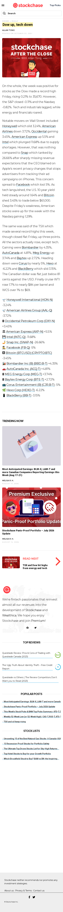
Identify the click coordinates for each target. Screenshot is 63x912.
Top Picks (55, 5)
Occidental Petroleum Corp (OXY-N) (30, 321)
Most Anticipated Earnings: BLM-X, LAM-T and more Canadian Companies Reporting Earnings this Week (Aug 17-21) (30, 472)
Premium (38, 620)
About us (9, 890)
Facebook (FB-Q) (18, 347)
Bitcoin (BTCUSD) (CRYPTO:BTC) (29, 353)
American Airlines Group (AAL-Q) (29, 310)
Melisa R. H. (8, 480)
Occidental (39, 131)
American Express (24, 136)
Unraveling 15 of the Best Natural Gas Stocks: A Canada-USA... (33, 738)
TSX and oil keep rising (15, 722)
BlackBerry (25, 268)
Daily (15, 21)
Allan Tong (8, 30)
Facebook (23, 184)
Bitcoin (49, 195)
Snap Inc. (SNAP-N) (19, 342)
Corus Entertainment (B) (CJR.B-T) (30, 385)
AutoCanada (10, 253)
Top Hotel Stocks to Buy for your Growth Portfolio (27, 754)
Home (5, 21)
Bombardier (30, 247)
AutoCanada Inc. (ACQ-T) (23, 369)
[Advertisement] (24, 822)
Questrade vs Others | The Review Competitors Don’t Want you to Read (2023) (29, 679)
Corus (23, 263)
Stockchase (33, 610)
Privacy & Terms (23, 890)
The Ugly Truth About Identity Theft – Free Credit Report (27, 667)
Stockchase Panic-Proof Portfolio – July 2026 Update (29, 706)
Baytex (22, 258)
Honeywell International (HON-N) (29, 299)
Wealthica (9, 615)
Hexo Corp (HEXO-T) (20, 390)
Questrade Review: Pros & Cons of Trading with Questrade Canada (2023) (26, 655)
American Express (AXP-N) (24, 331)
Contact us (38, 890)
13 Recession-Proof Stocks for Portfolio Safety (26, 744)
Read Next (31, 558)
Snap (24, 152)
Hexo (50, 263)
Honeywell (9, 126)
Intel (5, 142)
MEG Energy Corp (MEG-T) (23, 374)
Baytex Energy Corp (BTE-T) (24, 379)
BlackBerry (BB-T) (18, 395)
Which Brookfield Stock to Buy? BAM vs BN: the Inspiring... (31, 759)
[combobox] (31, 13)
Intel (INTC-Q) (15, 337)
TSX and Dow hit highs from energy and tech (35, 566)
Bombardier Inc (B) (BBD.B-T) (26, 363)
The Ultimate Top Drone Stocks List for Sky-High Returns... (31, 749)
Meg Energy (41, 253)
